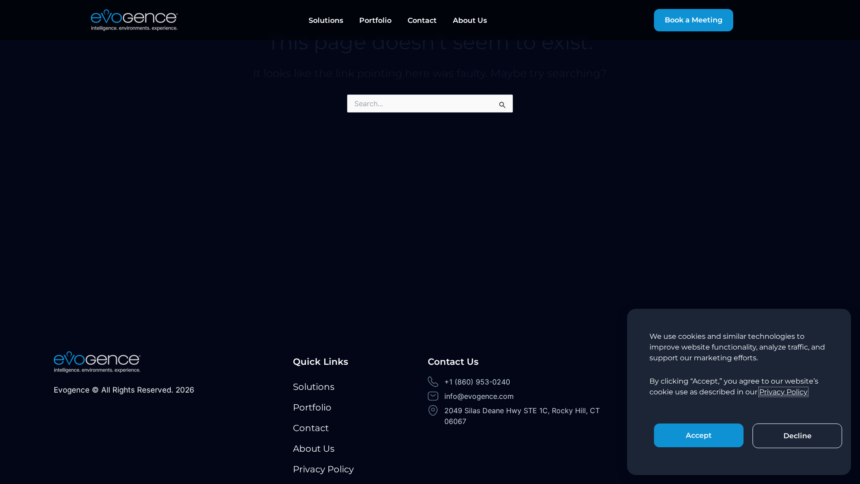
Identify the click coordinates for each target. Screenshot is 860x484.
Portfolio (375, 20)
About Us (470, 20)
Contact (422, 20)
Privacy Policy (323, 469)
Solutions (326, 20)
